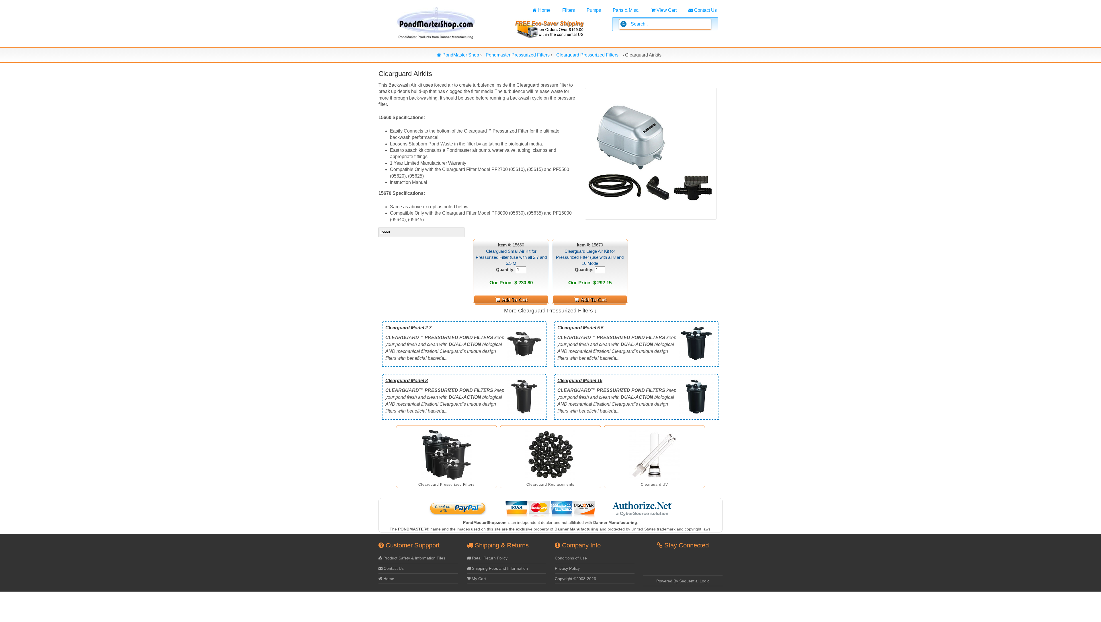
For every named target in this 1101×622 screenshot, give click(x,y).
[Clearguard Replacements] (550, 455)
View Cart (666, 10)
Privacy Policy (567, 568)
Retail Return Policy (489, 558)
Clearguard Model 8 (406, 380)
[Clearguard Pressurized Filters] (446, 455)
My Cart (478, 578)
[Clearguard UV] (654, 455)
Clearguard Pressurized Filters (446, 485)
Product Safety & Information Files (413, 558)
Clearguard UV (654, 485)
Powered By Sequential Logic (682, 581)
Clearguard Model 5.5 (580, 327)
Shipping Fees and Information (499, 568)
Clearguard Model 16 (579, 380)
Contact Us (705, 10)
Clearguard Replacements (550, 485)
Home (543, 10)
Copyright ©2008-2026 (575, 578)
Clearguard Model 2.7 (408, 327)
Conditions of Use (571, 558)
